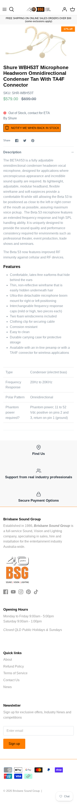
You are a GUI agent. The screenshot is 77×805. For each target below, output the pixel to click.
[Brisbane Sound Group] (38, 9)
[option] (38, 43)
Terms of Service (15, 673)
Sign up (14, 743)
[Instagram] (20, 591)
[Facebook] (5, 591)
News (7, 687)
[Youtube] (13, 591)
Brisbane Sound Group (26, 790)
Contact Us (11, 680)
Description (12, 152)
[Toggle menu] (4, 9)
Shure (12, 118)
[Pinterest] (28, 591)
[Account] (63, 9)
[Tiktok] (36, 591)
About (7, 659)
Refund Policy (13, 666)
